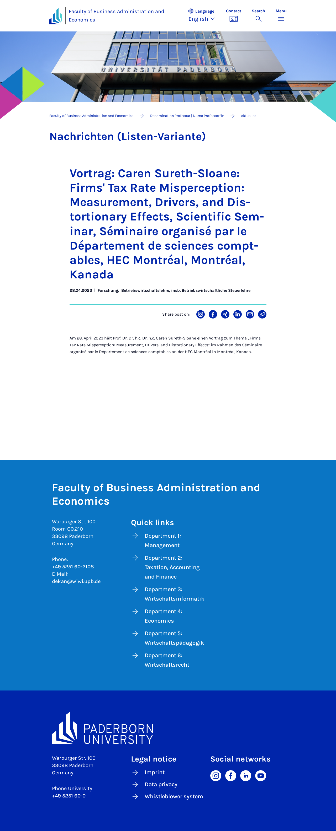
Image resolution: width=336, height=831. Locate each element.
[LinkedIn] (245, 775)
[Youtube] (260, 775)
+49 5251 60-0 (69, 796)
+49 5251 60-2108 (73, 567)
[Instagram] (215, 775)
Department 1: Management (163, 540)
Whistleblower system (174, 796)
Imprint (155, 772)
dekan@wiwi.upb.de (76, 581)
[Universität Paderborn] (168, 727)
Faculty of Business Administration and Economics (116, 15)
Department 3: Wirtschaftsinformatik (174, 594)
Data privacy (161, 784)
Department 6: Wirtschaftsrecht (167, 660)
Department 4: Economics (163, 616)
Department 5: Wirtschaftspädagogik (174, 638)
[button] (204, 16)
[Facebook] (230, 775)
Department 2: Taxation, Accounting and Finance (172, 567)
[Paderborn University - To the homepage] (55, 16)
